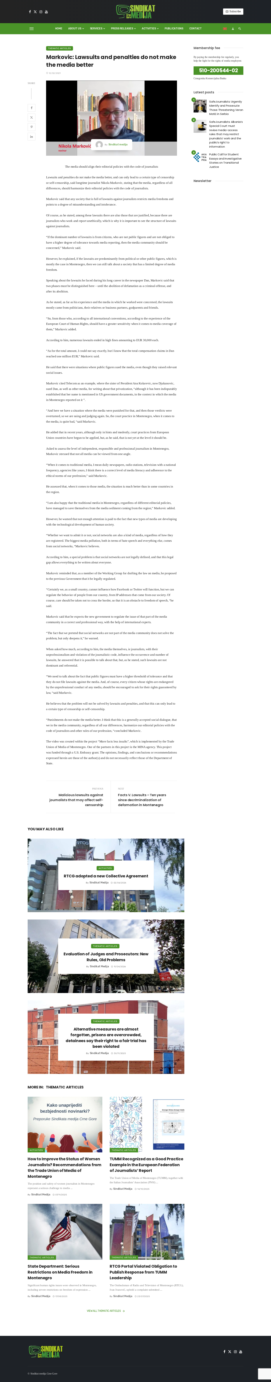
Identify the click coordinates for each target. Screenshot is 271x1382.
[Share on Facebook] (31, 108)
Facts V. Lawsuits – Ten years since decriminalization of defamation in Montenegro (142, 800)
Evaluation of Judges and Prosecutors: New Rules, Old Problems (106, 957)
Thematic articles (59, 48)
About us (74, 28)
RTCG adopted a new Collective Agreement (106, 876)
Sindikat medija (118, 144)
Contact (195, 28)
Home (58, 28)
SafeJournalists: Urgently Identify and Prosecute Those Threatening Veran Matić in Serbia (226, 108)
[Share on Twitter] (31, 117)
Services (96, 28)
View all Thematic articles (104, 1311)
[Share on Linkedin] (31, 136)
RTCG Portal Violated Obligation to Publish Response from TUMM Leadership (143, 1272)
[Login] (233, 28)
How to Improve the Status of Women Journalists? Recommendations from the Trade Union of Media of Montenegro (64, 1167)
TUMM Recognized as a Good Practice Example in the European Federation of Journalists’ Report (146, 1164)
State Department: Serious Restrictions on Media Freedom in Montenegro (60, 1272)
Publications (174, 28)
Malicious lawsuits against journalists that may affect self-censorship (76, 800)
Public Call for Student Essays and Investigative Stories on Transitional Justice (225, 160)
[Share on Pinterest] (31, 127)
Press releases (122, 28)
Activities (149, 28)
